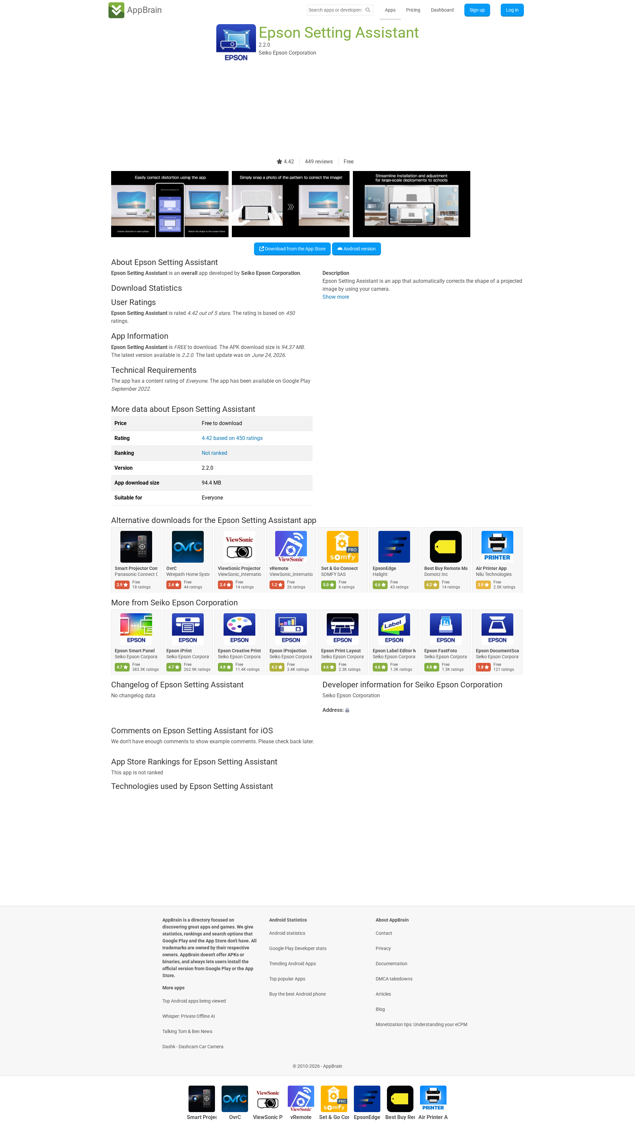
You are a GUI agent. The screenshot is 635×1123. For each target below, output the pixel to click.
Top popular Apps (287, 978)
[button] (423, 710)
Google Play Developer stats (297, 948)
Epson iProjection (288, 650)
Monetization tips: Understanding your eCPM (421, 1024)
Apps (390, 10)
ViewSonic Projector (239, 568)
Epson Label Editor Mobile (394, 650)
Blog (380, 1009)
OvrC (171, 568)
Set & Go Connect (339, 568)
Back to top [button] (618, 1062)
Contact (384, 933)
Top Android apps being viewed (194, 1001)
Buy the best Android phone (297, 994)
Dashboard (442, 10)
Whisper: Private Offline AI (188, 1016)
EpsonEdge (384, 568)
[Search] (368, 10)
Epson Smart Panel (135, 650)
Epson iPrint (179, 650)
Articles (383, 994)
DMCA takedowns (394, 978)
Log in (512, 10)
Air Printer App (491, 568)
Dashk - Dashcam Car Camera (193, 1046)
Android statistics (287, 933)
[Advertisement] (309, 111)
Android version (359, 248)
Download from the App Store (294, 248)
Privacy (383, 948)
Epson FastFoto (440, 650)
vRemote (279, 568)
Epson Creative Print (239, 650)
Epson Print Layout (341, 650)
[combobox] (335, 10)
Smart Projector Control (136, 568)
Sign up (477, 10)
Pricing (413, 10)
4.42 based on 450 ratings (232, 438)
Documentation (391, 963)
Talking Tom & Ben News (187, 1031)
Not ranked (214, 453)
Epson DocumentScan (497, 650)
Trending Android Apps (292, 963)
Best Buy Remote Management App (445, 568)
